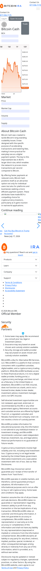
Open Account (16, 18)
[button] (38, 225)
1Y (17, 47)
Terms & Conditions (13, 282)
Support (7, 278)
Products (8, 259)
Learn (6, 265)
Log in (4, 18)
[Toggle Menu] (38, 9)
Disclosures (10, 288)
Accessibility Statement (15, 290)
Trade (25, 24)
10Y (25, 47)
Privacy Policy (11, 285)
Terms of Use (7, 568)
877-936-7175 (35, 5)
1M (9, 47)
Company (8, 272)
